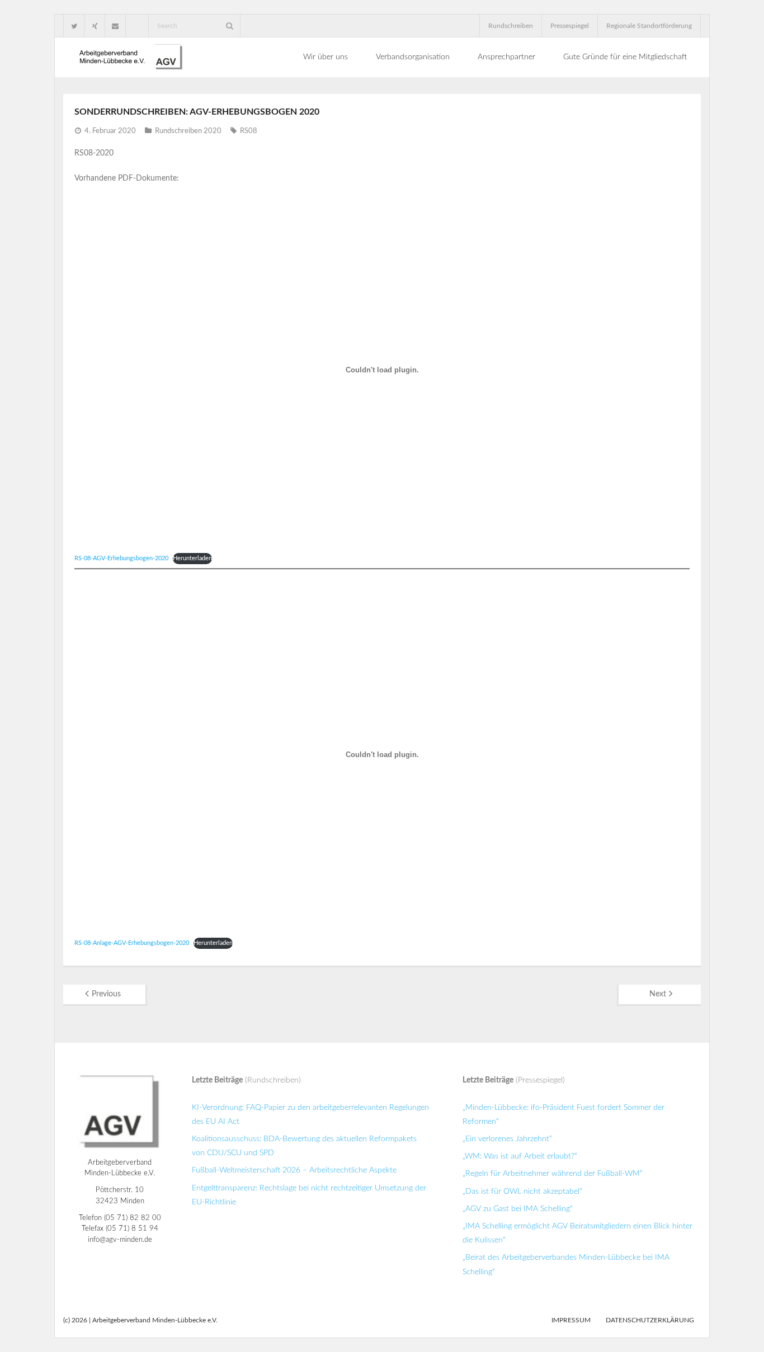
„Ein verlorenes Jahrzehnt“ (507, 1139)
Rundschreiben (510, 25)
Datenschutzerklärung (650, 1320)
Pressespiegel (569, 25)
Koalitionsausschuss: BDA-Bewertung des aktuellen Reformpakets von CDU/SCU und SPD (304, 1146)
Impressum (571, 1320)
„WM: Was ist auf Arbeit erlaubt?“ (520, 1156)
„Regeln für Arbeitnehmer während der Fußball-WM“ (553, 1174)
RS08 (248, 131)
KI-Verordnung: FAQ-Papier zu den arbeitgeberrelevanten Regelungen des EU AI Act (310, 1115)
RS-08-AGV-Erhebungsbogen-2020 (121, 558)
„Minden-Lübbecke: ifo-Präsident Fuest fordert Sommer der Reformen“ (563, 1115)
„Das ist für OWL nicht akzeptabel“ (522, 1191)
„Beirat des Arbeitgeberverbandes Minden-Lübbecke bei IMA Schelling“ (566, 1264)
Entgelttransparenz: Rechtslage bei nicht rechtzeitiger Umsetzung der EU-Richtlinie (309, 1195)
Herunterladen (192, 558)
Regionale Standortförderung (649, 25)
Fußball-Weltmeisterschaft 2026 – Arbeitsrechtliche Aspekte (294, 1170)
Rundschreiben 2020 (188, 131)
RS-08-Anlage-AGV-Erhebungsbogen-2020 (131, 943)
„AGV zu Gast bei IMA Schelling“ (518, 1209)
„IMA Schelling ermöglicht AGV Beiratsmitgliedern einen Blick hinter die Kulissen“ (577, 1233)
